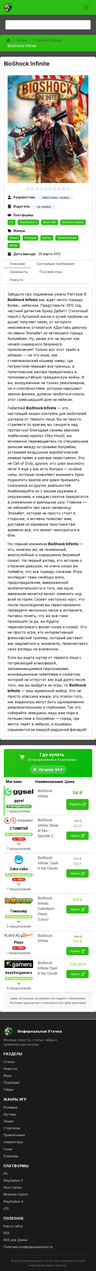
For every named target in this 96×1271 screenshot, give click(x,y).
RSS (7, 1233)
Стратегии (12, 1128)
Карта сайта (13, 1226)
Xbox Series (13, 1187)
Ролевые (10, 1107)
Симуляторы (13, 1142)
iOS (6, 1208)
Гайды (8, 1089)
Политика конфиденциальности (28, 1247)
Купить (75, 804)
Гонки (8, 1149)
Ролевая (30, 237)
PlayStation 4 (13, 1201)
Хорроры (11, 1156)
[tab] (17, 264)
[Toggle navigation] (86, 7)
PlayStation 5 (13, 1180)
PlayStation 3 (28, 222)
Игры (22, 40)
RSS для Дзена (15, 1240)
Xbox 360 (49, 222)
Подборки (11, 1082)
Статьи (9, 1062)
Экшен (14, 237)
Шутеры (10, 1114)
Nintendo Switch (73, 222)
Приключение (66, 237)
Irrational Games (47, 40)
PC (11, 222)
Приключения (14, 1135)
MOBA (14, 245)
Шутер (46, 237)
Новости (10, 1069)
